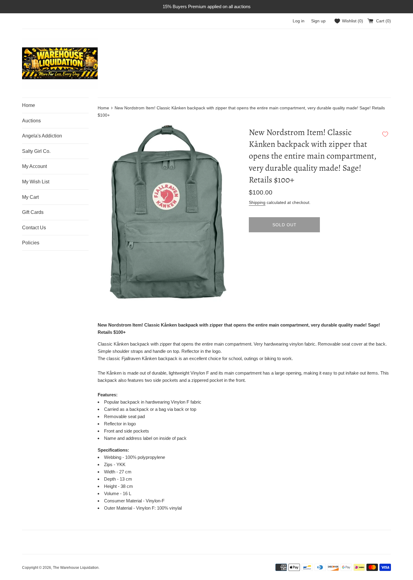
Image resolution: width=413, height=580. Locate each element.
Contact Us (34, 227)
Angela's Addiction (42, 135)
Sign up (318, 21)
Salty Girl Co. (36, 151)
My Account (34, 166)
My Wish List (35, 181)
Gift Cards (33, 212)
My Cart (30, 197)
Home (28, 105)
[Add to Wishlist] (385, 134)
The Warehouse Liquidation (76, 568)
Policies (30, 242)
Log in (298, 21)
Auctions (31, 120)
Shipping (257, 202)
